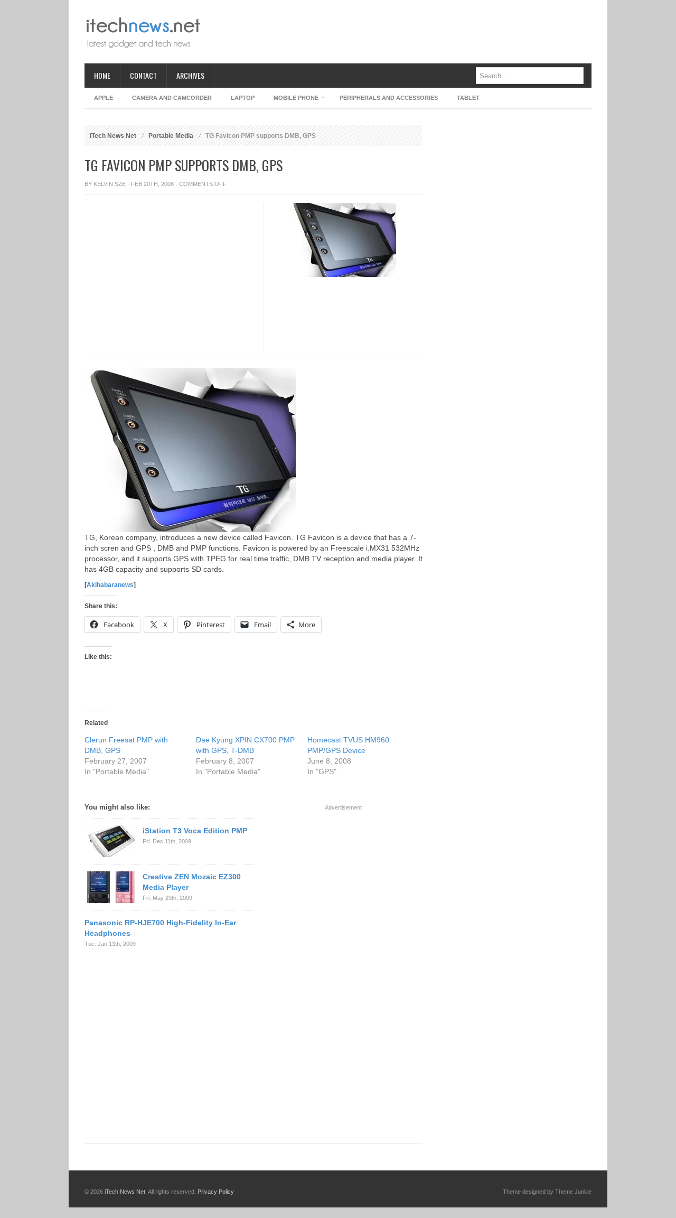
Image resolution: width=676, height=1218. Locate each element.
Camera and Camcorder (172, 98)
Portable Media (170, 136)
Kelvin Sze (109, 184)
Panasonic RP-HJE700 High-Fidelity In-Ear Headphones (160, 927)
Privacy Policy (216, 1191)
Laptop (243, 98)
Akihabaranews (110, 585)
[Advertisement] (399, 31)
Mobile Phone (291, 100)
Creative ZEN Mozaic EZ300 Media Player (192, 881)
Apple (103, 98)
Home (102, 75)
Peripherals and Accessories (389, 98)
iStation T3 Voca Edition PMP (195, 830)
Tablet (468, 98)
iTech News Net (113, 136)
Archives (190, 75)
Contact (143, 75)
